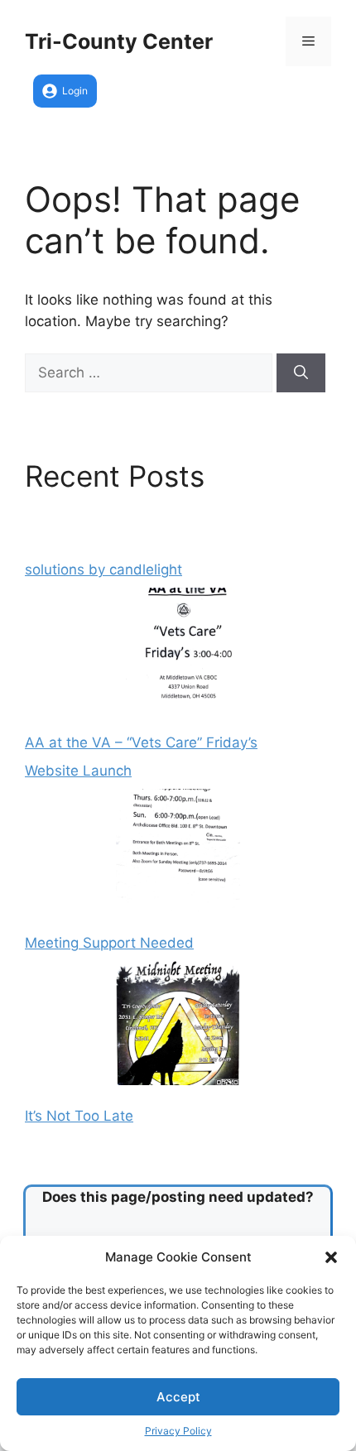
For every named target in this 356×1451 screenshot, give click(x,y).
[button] (331, 1257)
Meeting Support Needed (109, 943)
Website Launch (78, 770)
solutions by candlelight (103, 569)
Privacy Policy (178, 1431)
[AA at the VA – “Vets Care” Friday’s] (178, 653)
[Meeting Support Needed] (178, 854)
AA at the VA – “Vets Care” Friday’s (141, 742)
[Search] (301, 373)
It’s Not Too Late (79, 1115)
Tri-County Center (119, 41)
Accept (178, 1397)
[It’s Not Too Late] (178, 1026)
